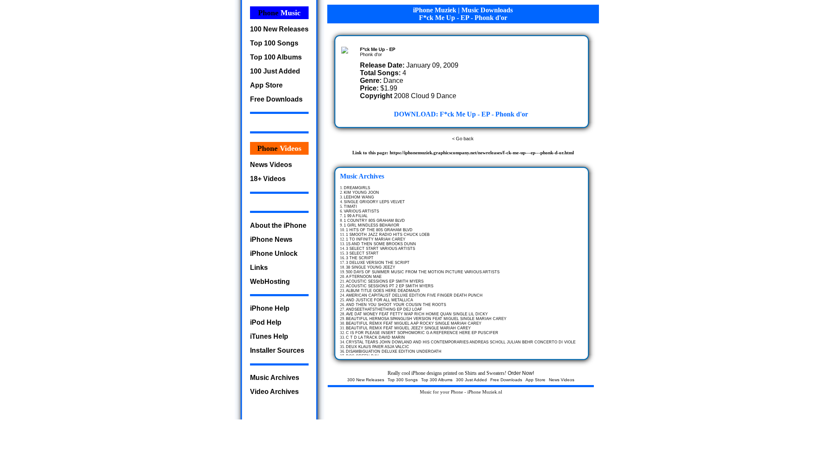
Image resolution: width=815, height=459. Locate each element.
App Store (266, 85)
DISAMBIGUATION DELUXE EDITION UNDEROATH (393, 351)
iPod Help (265, 322)
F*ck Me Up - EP (377, 49)
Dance (393, 80)
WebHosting (270, 281)
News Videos (271, 164)
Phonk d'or (371, 54)
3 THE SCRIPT (360, 258)
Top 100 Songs (274, 43)
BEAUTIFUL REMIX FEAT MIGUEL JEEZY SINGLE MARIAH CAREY (408, 328)
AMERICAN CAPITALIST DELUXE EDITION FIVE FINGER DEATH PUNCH (414, 295)
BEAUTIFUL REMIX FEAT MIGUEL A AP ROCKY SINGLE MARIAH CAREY (413, 323)
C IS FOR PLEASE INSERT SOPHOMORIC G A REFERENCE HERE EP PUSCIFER (422, 333)
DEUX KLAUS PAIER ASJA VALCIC (377, 347)
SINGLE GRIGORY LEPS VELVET (374, 202)
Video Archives (274, 391)
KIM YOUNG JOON (361, 192)
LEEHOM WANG (359, 197)
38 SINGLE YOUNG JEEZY (370, 267)
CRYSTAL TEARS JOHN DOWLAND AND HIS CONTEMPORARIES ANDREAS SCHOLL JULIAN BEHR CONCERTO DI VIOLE (461, 342)
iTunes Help (269, 336)
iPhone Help (269, 308)
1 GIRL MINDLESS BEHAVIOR (371, 225)
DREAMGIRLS (357, 188)
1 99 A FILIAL (356, 216)
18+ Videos (268, 178)
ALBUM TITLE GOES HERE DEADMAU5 (383, 291)
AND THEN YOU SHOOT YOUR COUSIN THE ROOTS (396, 305)
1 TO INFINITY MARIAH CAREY (375, 239)
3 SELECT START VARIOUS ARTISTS (380, 248)
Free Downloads (276, 99)
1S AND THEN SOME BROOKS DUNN (381, 244)
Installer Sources (277, 350)
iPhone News (271, 239)
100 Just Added (275, 71)
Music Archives (274, 377)
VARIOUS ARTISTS (361, 211)
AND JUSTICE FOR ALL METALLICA (379, 300)
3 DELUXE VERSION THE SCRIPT (378, 263)
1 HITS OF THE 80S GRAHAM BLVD (379, 230)
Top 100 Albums (276, 57)
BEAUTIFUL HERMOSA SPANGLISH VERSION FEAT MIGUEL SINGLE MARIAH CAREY (426, 319)
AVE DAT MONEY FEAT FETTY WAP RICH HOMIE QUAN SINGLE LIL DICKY (417, 314)
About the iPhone (278, 225)
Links (259, 267)
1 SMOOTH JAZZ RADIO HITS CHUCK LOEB (388, 234)
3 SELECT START (362, 253)
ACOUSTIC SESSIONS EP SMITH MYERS (385, 281)
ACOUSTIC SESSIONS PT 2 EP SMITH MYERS (389, 286)
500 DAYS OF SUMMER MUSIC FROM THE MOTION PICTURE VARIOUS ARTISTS (423, 272)
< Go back (463, 138)
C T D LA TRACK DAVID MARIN (375, 337)
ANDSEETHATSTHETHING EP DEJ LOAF (384, 309)
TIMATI (350, 206)
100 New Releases (279, 29)
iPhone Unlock (274, 253)
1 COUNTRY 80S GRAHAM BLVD (374, 220)
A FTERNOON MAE (364, 277)
